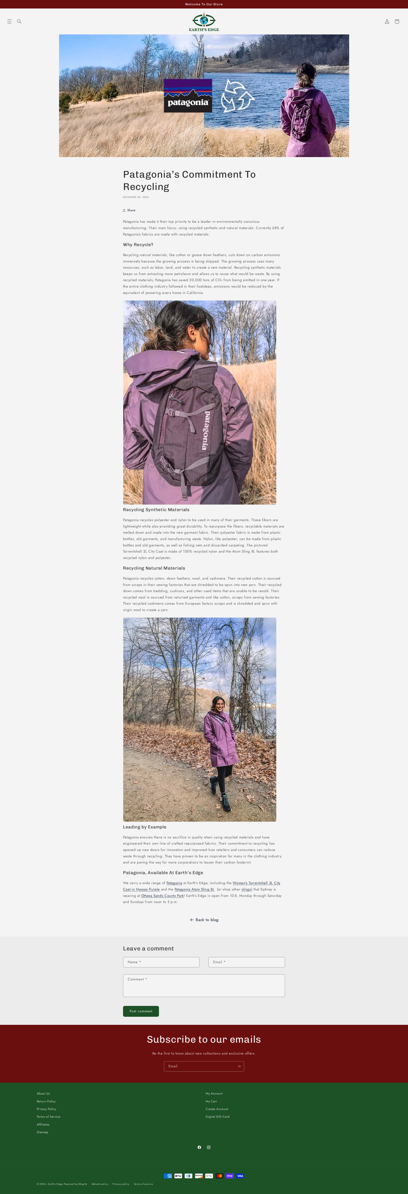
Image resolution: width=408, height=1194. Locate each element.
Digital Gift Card (218, 1116)
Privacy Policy (46, 1109)
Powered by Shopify (75, 1184)
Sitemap (42, 1132)
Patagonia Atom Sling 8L (195, 889)
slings (246, 889)
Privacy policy (121, 1184)
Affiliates (43, 1124)
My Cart (211, 1101)
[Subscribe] (239, 1066)
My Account (214, 1093)
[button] (9, 21)
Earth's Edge (55, 1184)
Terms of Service (49, 1116)
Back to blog (207, 920)
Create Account (217, 1109)
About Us (43, 1093)
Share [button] (131, 210)
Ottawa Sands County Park (162, 895)
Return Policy (46, 1101)
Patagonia (174, 882)
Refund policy (100, 1184)
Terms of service (143, 1184)
